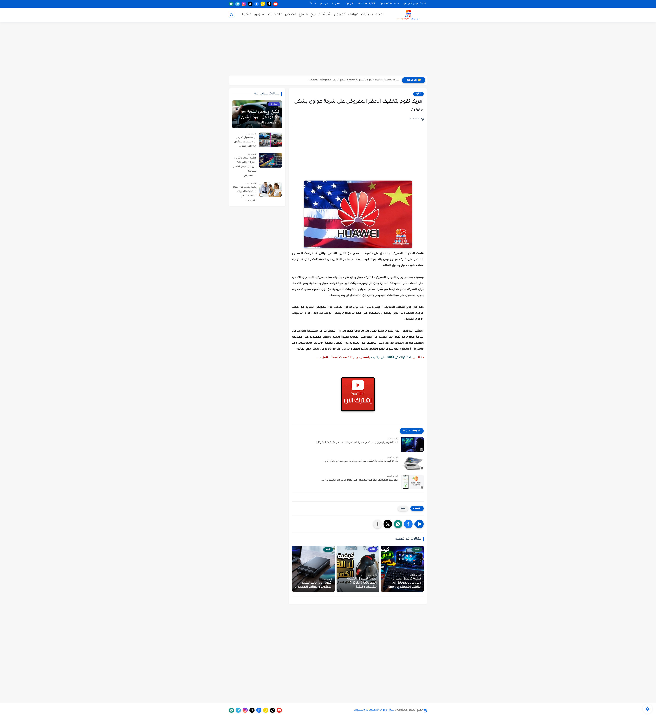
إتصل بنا (336, 4)
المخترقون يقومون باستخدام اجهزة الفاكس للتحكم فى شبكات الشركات (357, 442)
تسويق (259, 15)
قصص (290, 15)
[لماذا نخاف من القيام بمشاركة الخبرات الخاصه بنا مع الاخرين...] (270, 189)
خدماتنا (312, 4)
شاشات (324, 15)
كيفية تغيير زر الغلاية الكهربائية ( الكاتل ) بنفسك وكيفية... (362, 583)
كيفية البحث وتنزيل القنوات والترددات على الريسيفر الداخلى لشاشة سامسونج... (244, 167)
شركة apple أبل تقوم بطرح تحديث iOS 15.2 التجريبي (370, 80)
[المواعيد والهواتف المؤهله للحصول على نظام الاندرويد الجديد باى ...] (412, 482)
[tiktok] (269, 4)
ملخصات (275, 15)
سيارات (367, 15)
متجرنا (247, 15)
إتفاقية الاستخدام (366, 4)
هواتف (353, 15)
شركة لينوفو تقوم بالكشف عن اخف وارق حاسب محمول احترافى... (360, 461)
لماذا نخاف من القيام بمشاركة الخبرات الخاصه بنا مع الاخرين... (244, 194)
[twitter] (250, 4)
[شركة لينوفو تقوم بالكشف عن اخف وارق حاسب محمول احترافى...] (412, 463)
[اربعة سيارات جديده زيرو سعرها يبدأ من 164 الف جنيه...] (270, 140)
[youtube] (275, 4)
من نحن (324, 4)
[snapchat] (263, 4)
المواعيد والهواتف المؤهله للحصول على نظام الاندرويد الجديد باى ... (359, 480)
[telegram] (237, 4)
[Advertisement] (328, 49)
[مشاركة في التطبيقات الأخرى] (377, 524)
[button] (408, 524)
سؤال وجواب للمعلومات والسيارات (374, 710)
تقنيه (379, 15)
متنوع (303, 15)
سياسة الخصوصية (389, 4)
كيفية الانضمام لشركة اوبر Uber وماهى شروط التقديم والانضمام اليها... (260, 117)
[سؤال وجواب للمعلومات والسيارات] (408, 15)
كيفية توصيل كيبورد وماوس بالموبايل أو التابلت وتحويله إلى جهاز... (403, 583)
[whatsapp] (231, 4)
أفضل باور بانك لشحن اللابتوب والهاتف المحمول (313, 585)
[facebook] (256, 4)
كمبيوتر (340, 15)
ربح (313, 15)
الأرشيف (349, 4)
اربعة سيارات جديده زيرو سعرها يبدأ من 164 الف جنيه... (245, 142)
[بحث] (231, 14)
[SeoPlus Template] (425, 710)
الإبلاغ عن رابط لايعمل (414, 4)
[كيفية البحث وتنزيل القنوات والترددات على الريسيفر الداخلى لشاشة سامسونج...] (270, 160)
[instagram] (244, 4)
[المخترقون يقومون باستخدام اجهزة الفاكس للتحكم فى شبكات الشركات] (412, 444)
